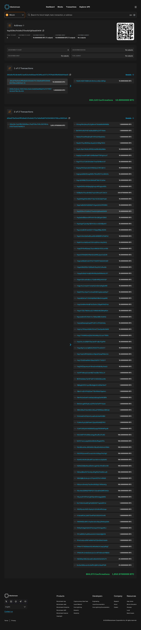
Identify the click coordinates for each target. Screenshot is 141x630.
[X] (6, 601)
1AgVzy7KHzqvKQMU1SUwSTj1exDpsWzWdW (93, 329)
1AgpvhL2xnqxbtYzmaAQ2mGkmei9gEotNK (92, 286)
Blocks (60, 7)
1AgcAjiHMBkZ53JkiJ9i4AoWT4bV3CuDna (90, 180)
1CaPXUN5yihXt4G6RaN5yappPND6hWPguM (92, 428)
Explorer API (84, 7)
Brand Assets (130, 613)
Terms (6, 620)
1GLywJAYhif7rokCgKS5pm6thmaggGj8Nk (91, 497)
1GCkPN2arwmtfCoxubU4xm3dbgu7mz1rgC (92, 453)
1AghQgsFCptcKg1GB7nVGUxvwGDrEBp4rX (91, 224)
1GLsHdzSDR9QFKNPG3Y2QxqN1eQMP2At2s (93, 490)
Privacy (13, 620)
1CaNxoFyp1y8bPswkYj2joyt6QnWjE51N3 (91, 422)
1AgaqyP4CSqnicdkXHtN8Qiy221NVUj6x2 (90, 168)
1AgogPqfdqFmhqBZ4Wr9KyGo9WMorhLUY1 (92, 273)
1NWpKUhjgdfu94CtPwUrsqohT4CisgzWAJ (91, 528)
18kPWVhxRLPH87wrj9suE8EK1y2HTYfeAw (90, 130)
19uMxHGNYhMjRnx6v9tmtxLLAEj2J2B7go (91, 81)
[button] (130, 75)
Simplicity (76, 613)
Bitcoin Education (132, 604)
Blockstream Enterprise (63, 607)
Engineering (95, 601)
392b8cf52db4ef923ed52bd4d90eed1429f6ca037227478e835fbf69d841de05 (37, 75)
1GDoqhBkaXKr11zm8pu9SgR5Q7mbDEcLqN (92, 472)
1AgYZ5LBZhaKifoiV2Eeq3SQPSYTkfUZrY (91, 360)
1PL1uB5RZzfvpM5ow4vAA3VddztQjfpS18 (91, 534)
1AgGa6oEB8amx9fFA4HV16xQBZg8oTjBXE (92, 217)
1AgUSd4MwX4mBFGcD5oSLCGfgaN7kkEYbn (93, 304)
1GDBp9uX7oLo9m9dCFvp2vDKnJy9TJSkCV (91, 192)
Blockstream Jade (61, 604)
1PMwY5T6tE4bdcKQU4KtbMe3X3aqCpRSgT (92, 546)
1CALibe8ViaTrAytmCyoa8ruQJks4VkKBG (91, 416)
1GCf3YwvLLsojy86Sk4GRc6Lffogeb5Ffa (90, 441)
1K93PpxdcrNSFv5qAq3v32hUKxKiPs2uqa (91, 509)
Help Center (130, 601)
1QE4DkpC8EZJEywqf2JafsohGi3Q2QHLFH (92, 559)
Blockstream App (61, 601)
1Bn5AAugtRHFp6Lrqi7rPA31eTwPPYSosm (91, 404)
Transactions (71, 7)
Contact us (8, 611)
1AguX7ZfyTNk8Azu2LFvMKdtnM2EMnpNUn (92, 310)
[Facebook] (16, 601)
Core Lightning (78, 607)
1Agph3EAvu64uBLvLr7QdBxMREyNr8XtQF (92, 279)
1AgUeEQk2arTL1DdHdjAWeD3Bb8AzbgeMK (92, 298)
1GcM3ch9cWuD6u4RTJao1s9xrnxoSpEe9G (92, 459)
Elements (76, 610)
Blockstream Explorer (62, 613)
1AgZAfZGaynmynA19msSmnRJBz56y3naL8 (92, 366)
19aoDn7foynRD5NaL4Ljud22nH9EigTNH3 (90, 143)
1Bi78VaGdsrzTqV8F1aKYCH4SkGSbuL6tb (91, 379)
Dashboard (50, 7)
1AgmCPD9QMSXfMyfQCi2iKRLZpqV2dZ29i (92, 255)
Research (116, 601)
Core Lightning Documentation (100, 607)
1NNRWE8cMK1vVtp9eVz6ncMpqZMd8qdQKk (93, 521)
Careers (116, 607)
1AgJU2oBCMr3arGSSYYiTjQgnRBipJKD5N (91, 230)
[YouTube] (25, 601)
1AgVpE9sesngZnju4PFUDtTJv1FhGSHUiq (91, 323)
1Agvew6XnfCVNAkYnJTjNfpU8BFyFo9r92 (91, 317)
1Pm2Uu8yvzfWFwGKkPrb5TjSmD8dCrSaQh (92, 540)
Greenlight (59, 616)
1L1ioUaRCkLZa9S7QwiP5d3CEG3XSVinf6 (91, 515)
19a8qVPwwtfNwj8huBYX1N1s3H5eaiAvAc (90, 137)
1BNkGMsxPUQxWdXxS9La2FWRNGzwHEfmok (93, 410)
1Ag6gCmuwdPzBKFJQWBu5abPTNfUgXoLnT (92, 155)
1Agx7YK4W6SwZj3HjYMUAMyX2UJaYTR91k (92, 335)
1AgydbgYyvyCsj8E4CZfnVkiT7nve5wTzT (91, 348)
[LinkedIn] (11, 601)
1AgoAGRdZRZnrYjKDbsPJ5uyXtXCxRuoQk (92, 267)
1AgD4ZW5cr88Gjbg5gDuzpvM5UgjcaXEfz (91, 186)
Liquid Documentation (98, 604)
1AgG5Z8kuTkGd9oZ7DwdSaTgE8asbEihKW (92, 211)
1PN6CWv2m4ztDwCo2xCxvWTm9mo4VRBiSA (93, 553)
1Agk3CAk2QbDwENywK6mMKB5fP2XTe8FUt (92, 236)
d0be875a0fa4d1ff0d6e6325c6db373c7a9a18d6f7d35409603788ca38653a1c (37, 118)
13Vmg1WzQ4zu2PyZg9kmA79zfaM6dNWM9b (92, 124)
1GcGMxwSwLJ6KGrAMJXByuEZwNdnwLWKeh (93, 447)
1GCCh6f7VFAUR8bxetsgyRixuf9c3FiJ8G (91, 435)
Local (128, 610)
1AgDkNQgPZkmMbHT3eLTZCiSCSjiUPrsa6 (92, 199)
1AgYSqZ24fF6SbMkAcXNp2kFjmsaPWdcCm (92, 354)
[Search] (29, 15)
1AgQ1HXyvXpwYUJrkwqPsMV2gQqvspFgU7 (92, 292)
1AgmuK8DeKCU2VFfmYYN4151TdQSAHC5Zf (92, 261)
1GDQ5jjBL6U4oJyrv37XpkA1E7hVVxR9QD (91, 478)
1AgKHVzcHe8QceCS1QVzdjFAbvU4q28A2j (92, 242)
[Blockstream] (11, 595)
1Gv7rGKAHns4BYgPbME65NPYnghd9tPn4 (91, 503)
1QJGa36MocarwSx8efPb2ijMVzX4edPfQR (91, 565)
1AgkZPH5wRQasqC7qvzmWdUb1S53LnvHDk (92, 248)
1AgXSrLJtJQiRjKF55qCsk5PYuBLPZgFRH (91, 341)
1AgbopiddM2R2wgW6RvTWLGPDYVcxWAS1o (92, 174)
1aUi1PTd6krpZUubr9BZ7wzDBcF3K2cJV (91, 373)
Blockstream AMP (61, 610)
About (115, 604)
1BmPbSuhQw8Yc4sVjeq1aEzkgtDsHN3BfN (92, 397)
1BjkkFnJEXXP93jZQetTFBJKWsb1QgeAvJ (91, 391)
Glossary (129, 607)
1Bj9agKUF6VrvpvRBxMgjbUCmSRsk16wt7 (91, 385)
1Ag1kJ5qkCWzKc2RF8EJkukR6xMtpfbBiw (91, 149)
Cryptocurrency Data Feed (81, 601)
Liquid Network (78, 604)
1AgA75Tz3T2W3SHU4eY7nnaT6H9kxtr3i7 (91, 161)
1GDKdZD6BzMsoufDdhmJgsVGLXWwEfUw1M (92, 466)
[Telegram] (20, 601)
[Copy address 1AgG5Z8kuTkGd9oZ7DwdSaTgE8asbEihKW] (43, 31)
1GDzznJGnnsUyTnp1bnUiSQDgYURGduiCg (92, 484)
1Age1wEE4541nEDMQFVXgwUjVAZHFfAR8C (92, 205)
